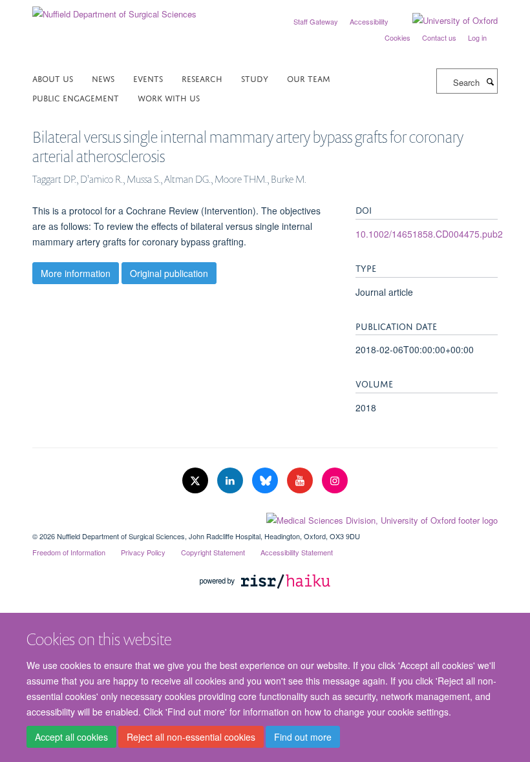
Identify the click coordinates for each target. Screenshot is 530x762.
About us (52, 78)
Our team (308, 78)
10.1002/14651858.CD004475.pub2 (429, 233)
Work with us (169, 97)
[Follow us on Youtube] (301, 481)
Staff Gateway (315, 21)
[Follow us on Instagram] (335, 481)
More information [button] (76, 273)
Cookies (397, 37)
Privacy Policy (143, 552)
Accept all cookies (71, 736)
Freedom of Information (68, 552)
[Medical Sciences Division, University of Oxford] (265, 517)
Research (202, 78)
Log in (477, 37)
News (103, 78)
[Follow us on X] (196, 481)
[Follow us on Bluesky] (266, 481)
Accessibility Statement (296, 552)
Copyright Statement (213, 552)
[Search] (490, 81)
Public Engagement (75, 97)
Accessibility (369, 21)
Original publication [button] (169, 273)
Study (254, 78)
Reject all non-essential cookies (191, 736)
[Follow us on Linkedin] (231, 481)
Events (148, 78)
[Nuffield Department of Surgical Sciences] (114, 9)
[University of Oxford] (445, 20)
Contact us (439, 37)
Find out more (303, 736)
